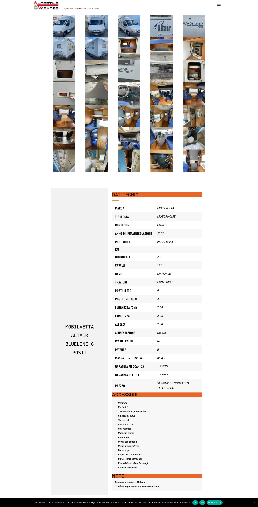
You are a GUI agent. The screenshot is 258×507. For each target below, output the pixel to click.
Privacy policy (214, 502)
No (202, 502)
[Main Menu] (219, 5)
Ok (195, 502)
